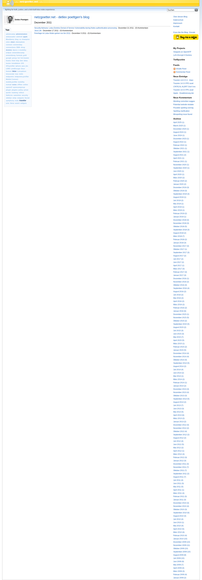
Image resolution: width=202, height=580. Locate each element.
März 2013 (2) (179, 418)
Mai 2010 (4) (178, 526)
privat (26, 90)
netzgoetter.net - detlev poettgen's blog (61, 17)
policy (20, 90)
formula (19, 55)
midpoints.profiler (22, 76)
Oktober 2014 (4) (180, 360)
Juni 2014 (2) (178, 373)
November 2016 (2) (181, 282)
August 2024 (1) (179, 132)
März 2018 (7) (179, 236)
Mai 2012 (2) (178, 448)
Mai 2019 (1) (178, 204)
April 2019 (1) (178, 207)
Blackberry (10, 39)
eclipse (8, 53)
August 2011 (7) (179, 477)
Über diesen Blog (180, 17)
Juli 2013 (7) (178, 405)
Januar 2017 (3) (179, 275)
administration (21, 34)
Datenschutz (178, 20)
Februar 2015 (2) (180, 347)
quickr (8, 92)
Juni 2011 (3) (178, 483)
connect (9, 45)
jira (27, 66)
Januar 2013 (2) (179, 422)
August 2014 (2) (179, 366)
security (25, 95)
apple (25, 37)
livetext (9, 71)
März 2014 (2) (179, 379)
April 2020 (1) (178, 174)
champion (26, 39)
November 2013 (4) (181, 392)
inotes (8, 63)
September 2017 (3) (181, 252)
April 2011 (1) (178, 490)
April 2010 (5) (178, 529)
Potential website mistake (183, 104)
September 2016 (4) (181, 288)
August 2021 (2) (179, 155)
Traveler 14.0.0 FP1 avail (183, 90)
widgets (23, 103)
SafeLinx (9, 95)
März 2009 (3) (179, 571)
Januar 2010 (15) (180, 539)
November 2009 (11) (181, 545)
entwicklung (11, 55)
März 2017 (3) (179, 269)
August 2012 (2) (179, 438)
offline (19, 84)
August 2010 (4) (179, 516)
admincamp (10, 34)
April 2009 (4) (178, 568)
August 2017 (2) (179, 256)
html (13, 61)
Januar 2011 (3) (179, 500)
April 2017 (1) (178, 265)
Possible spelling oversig (183, 108)
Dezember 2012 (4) (181, 425)
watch (17, 103)
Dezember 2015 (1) (181, 314)
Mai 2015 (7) (178, 337)
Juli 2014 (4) (178, 370)
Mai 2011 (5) (178, 487)
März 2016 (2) (179, 305)
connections (11, 47)
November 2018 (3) (181, 223)
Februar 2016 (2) (180, 308)
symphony (10, 100)
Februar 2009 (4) (180, 574)
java (23, 66)
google (8, 58)
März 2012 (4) (179, 454)
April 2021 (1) (178, 158)
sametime (17, 95)
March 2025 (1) (179, 126)
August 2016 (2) (179, 292)
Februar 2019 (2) (180, 213)
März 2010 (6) (179, 532)
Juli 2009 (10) (178, 558)
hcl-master (25, 58)
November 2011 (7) (181, 467)
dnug (23, 47)
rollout (21, 92)
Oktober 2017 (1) (180, 249)
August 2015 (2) (179, 327)
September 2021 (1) (181, 152)
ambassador (11, 37)
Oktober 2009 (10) (180, 548)
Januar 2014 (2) (179, 386)
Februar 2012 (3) (180, 457)
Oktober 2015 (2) (180, 321)
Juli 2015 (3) (178, 331)
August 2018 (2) (179, 233)
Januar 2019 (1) (179, 217)
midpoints (10, 76)
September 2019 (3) (181, 194)
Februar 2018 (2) (180, 239)
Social (27, 98)
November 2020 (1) (181, 165)
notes (14, 84)
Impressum (177, 23)
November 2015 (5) (181, 318)
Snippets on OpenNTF (182, 52)
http (17, 61)
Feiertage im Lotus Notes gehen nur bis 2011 (52, 33)
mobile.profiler (11, 82)
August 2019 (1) (179, 197)
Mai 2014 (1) (178, 376)
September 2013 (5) (181, 399)
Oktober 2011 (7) (180, 470)
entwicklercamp (18, 53)
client (12, 42)
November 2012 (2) (181, 428)
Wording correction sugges (184, 101)
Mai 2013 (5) (178, 412)
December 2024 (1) (181, 129)
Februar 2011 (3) (180, 496)
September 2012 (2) (181, 435)
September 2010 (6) (181, 513)
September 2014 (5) (181, 363)
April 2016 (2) (178, 301)
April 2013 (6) (178, 415)
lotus (14, 71)
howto (8, 61)
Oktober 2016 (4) (180, 285)
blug (16, 39)
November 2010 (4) (181, 506)
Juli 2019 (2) (178, 200)
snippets (20, 98)
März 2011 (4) (178, 493)
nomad (8, 84)
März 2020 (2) (179, 178)
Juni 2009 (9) (178, 561)
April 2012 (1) (178, 451)
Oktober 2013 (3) (180, 396)
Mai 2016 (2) (178, 298)
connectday (17, 45)
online (25, 84)
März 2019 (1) (179, 210)
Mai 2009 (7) (178, 565)
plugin (8, 90)
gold (25, 55)
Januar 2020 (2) (179, 184)
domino (9, 50)
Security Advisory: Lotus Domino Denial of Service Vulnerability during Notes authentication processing (75, 28)
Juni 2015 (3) (178, 334)
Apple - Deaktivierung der (183, 93)
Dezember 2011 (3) (181, 464)
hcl (19, 58)
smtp (14, 98)
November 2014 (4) (181, 357)
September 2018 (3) (181, 230)
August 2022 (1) (179, 142)
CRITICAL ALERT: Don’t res (184, 87)
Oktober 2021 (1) (180, 148)
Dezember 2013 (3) (181, 389)
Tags (7, 30)
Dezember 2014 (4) (181, 353)
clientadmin (20, 42)
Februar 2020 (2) (180, 181)
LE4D (8, 68)
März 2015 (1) (179, 344)
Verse (12, 103)
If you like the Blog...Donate (184, 32)
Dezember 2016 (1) (181, 279)
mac (16, 74)
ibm (21, 61)
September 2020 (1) (181, 168)
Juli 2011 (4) (178, 480)
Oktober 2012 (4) (180, 431)
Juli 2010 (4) (178, 519)
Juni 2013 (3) (178, 409)
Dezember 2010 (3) (181, 503)
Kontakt (176, 26)
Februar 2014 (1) (180, 383)
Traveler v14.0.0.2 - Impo (183, 80)
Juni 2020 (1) (178, 171)
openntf (9, 87)
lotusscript (10, 74)
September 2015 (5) (181, 324)
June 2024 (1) (179, 135)
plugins (15, 90)
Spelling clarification (181, 111)
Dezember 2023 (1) (181, 139)
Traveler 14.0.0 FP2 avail (183, 83)
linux (23, 68)
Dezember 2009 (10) (181, 542)
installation (16, 63)
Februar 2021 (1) (180, 161)
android (19, 37)
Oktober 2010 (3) (180, 509)
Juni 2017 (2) (178, 262)
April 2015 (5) (178, 340)
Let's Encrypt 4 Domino (182, 55)
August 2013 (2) (179, 402)
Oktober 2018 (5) (180, 226)
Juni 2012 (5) (178, 444)
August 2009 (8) (179, 555)
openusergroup (19, 87)
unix (7, 103)
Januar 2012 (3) (179, 461)
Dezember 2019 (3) (181, 187)
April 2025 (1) (178, 122)
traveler (22, 100)
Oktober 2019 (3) (180, 191)
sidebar (9, 98)
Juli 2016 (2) (178, 295)
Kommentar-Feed (183, 72)
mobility (21, 82)
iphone (18, 66)
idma (26, 61)
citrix (8, 42)
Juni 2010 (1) (178, 522)
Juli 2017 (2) (178, 259)
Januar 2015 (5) (179, 350)
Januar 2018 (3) (179, 243)
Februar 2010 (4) (180, 535)
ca (20, 39)
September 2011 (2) (181, 474)
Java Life (38, 31)
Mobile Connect (12, 79)
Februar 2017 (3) (180, 272)
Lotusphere (21, 71)
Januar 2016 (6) (179, 311)
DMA (18, 47)
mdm (21, 74)
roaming (15, 92)
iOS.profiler (10, 66)
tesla (17, 100)
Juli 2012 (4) (178, 441)
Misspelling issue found (182, 114)
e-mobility (22, 50)
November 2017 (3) (181, 246)
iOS (22, 63)
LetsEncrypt (15, 68)
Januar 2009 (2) (179, 578)
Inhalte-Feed (181, 69)
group (14, 58)
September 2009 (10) (181, 552)
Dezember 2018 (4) (181, 220)
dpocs (15, 50)
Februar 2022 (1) (180, 145)
